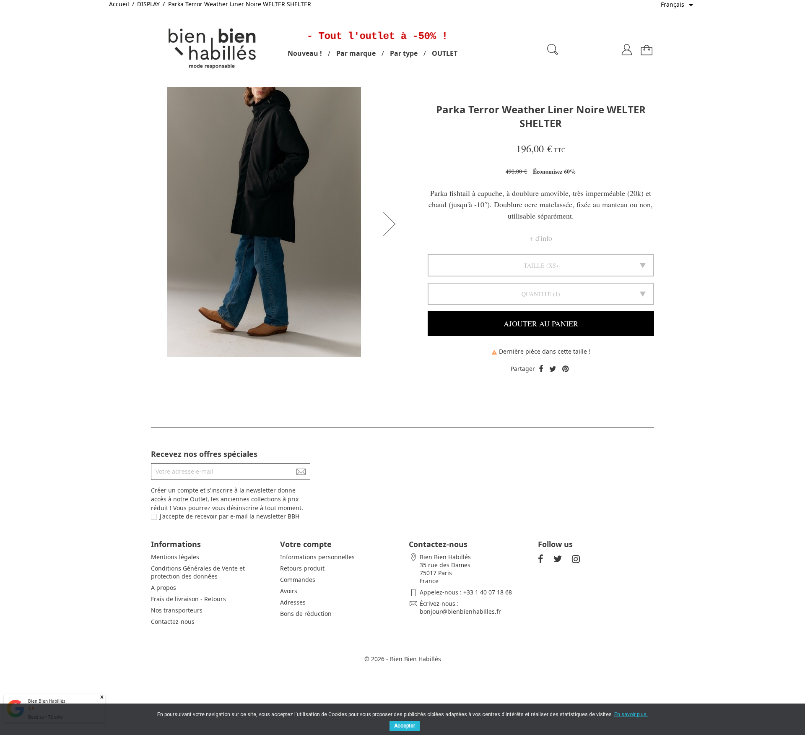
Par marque (356, 53)
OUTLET (444, 53)
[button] (392, 224)
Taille (534, 265)
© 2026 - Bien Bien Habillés (402, 659)
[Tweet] (552, 369)
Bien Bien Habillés (46, 701)
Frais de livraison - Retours (188, 599)
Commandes (297, 580)
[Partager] (541, 369)
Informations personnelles (317, 557)
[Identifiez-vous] (627, 46)
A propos (163, 588)
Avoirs (288, 591)
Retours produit (302, 568)
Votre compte (306, 544)
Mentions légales (175, 557)
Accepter (404, 726)
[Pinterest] (565, 369)
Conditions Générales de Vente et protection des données (198, 572)
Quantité (536, 294)
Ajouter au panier (541, 323)
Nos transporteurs (177, 610)
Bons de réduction (306, 614)
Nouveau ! (305, 53)
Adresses (293, 602)
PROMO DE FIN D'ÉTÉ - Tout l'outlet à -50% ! (313, 36)
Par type (404, 53)
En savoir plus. (631, 714)
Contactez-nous (173, 622)
